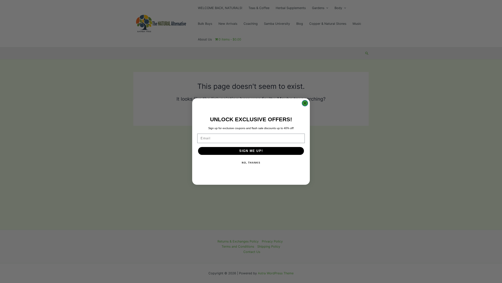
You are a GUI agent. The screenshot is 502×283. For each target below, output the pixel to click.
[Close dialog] (305, 103)
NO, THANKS (251, 162)
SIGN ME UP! (251, 151)
